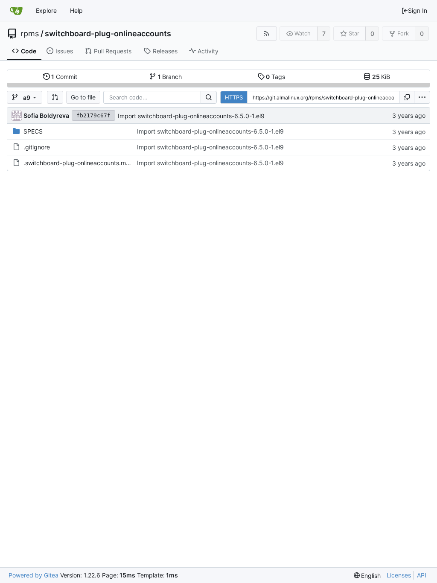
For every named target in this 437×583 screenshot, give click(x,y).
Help (76, 10)
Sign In (417, 10)
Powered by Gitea (33, 575)
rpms (29, 33)
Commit (64, 76)
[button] (55, 97)
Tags (275, 76)
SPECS (33, 131)
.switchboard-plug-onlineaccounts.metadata (85, 162)
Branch (170, 76)
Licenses (399, 575)
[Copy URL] (406, 97)
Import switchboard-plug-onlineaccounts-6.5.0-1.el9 (191, 116)
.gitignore (36, 147)
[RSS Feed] (266, 33)
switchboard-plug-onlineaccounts (108, 33)
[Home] (16, 10)
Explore (46, 10)
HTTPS (234, 97)
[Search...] (209, 97)
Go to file (83, 97)
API (421, 575)
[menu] (422, 97)
